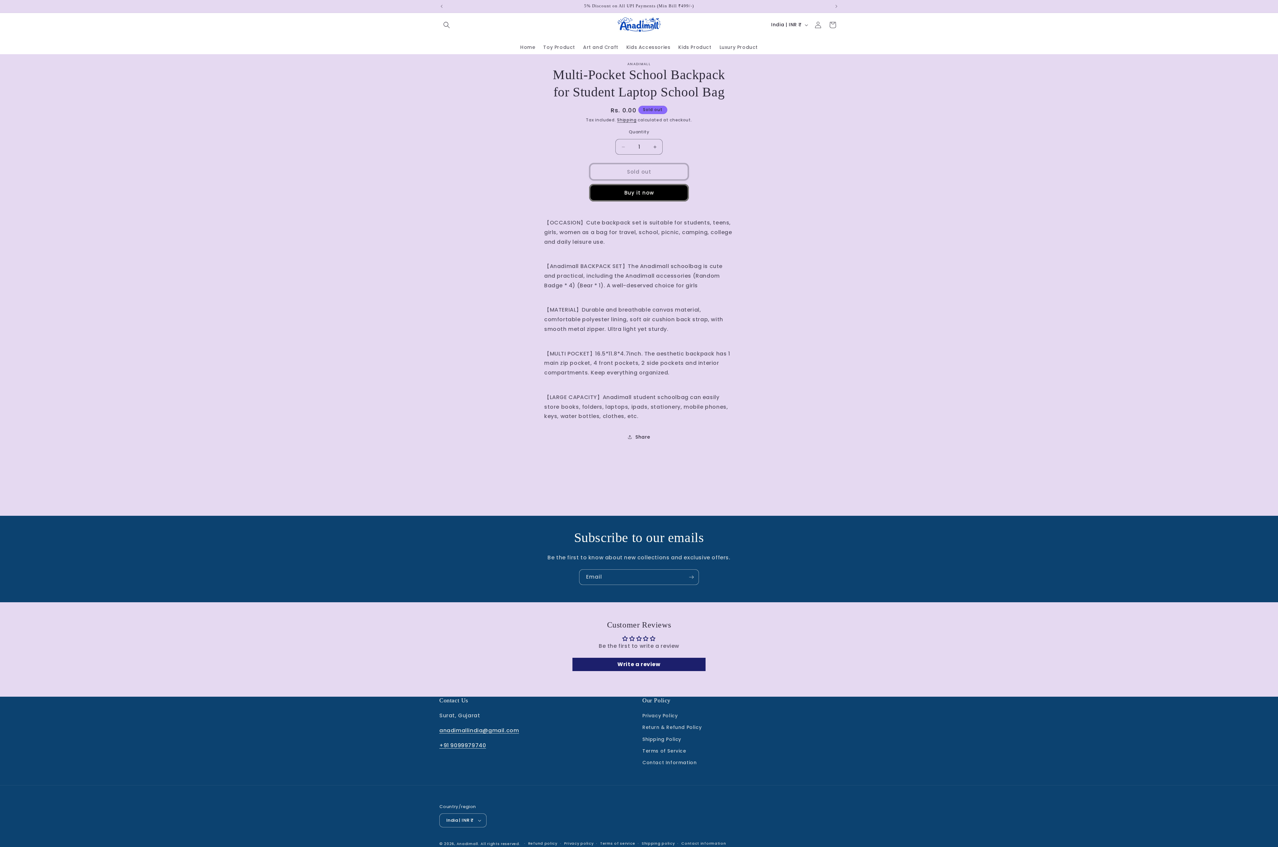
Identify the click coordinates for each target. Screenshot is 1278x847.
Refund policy (542, 843)
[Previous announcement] (441, 6)
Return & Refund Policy (672, 727)
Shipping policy (658, 843)
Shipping (627, 120)
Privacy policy (579, 843)
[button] (446, 25)
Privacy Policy (660, 715)
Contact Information (669, 762)
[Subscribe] (691, 577)
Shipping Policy (661, 739)
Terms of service (617, 843)
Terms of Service (664, 751)
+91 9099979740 (462, 745)
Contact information (703, 843)
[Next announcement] (836, 6)
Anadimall (467, 843)
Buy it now (639, 192)
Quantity (639, 132)
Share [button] (642, 437)
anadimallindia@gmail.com (479, 730)
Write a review (638, 664)
